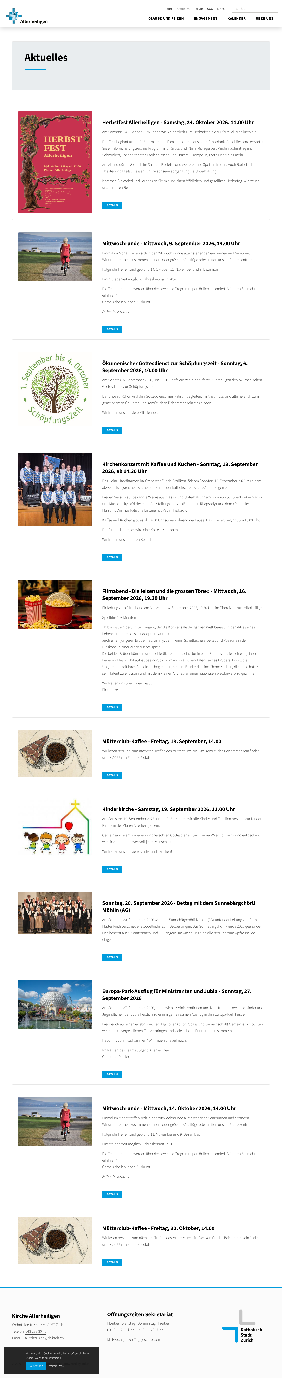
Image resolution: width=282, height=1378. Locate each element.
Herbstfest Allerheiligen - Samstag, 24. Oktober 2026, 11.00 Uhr (178, 122)
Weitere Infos (56, 1366)
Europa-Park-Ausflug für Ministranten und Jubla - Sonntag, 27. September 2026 (177, 994)
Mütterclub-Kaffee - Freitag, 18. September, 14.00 (161, 741)
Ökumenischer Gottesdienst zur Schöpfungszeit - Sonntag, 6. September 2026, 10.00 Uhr (175, 366)
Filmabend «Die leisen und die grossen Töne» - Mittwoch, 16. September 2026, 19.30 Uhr (174, 594)
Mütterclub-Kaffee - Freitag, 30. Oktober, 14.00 (158, 1228)
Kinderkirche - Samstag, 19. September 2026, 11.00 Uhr (168, 809)
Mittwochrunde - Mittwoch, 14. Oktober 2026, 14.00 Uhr (169, 1108)
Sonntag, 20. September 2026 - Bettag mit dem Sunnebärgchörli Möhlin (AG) (178, 906)
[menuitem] (167, 9)
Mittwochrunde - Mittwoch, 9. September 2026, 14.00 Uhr (171, 244)
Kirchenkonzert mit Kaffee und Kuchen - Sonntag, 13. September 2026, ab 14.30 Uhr (180, 467)
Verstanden (36, 1366)
